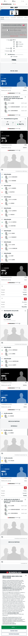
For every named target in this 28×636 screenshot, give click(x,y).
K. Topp (8, 40)
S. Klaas (19, 42)
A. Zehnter (20, 46)
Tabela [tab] (25, 17)
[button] (26, 4)
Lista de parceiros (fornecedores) (9, 623)
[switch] (8, 30)
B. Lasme (8, 48)
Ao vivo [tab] (2, 17)
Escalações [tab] (13, 17)
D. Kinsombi (20, 44)
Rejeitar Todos (14, 630)
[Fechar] (25, 575)
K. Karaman (7, 51)
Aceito (13, 627)
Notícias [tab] (7, 17)
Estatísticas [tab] (20, 17)
